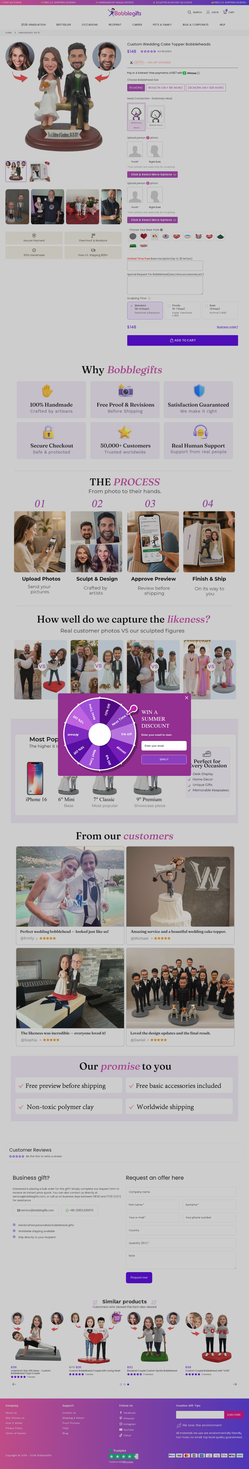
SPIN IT (164, 759)
